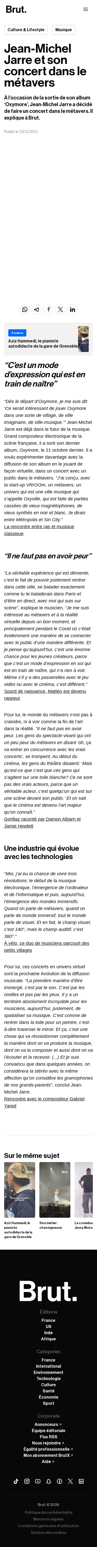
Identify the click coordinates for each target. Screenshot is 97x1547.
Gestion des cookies (48, 1533)
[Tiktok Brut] (16, 1481)
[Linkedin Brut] (81, 1481)
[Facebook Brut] (59, 1481)
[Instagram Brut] (27, 1481)
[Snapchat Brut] (48, 1481)
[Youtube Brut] (38, 1481)
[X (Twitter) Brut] (70, 1481)
